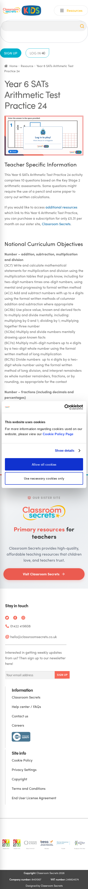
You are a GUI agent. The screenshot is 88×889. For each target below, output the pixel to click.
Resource (27, 66)
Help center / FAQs (26, 706)
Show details (64, 450)
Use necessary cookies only (44, 478)
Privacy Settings (24, 769)
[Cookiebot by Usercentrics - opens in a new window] (64, 407)
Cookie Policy (22, 760)
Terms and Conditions (28, 788)
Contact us (20, 716)
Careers (18, 725)
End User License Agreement (34, 797)
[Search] (82, 26)
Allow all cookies (44, 464)
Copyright (19, 779)
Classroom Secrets (56, 223)
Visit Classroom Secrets (41, 573)
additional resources (61, 207)
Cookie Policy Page (58, 434)
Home (13, 66)
